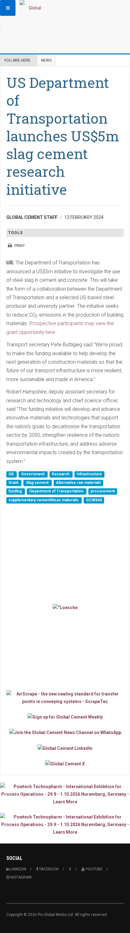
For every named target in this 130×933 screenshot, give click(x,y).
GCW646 (94, 500)
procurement (103, 491)
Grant (14, 482)
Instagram (20, 877)
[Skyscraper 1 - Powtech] (65, 794)
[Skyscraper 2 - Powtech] (65, 824)
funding (16, 491)
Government (33, 474)
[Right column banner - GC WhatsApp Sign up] (65, 732)
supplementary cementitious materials (44, 500)
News (46, 60)
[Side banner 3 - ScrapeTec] (65, 697)
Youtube (94, 869)
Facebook (48, 869)
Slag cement (38, 482)
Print (20, 246)
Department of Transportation (56, 491)
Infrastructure (89, 474)
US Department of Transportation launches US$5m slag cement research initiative (62, 136)
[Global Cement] (32, 8)
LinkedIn (17, 869)
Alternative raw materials (78, 482)
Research (61, 474)
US (12, 474)
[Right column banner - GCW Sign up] (65, 717)
